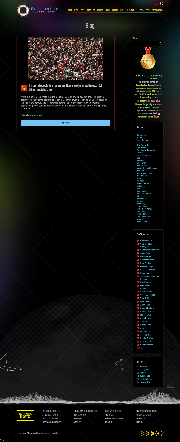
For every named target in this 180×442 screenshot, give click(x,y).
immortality (145, 97)
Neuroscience (159, 105)
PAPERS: (76, 422)
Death (160, 88)
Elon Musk (141, 148)
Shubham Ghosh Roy (149, 250)
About (70, 10)
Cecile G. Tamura (147, 295)
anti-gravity (141, 163)
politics (140, 108)
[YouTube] (157, 433)
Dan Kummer (146, 282)
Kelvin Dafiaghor (147, 270)
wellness (154, 116)
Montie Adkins (146, 338)
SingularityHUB (143, 382)
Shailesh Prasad (147, 260)
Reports (100, 10)
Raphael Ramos (147, 311)
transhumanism (144, 117)
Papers (107, 10)
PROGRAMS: (139, 418)
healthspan (152, 94)
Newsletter (131, 10)
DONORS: (107, 415)
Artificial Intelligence (144, 79)
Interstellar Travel (157, 98)
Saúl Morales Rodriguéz (146, 245)
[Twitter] (147, 433)
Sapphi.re (55, 433)
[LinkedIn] (152, 433)
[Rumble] (161, 433)
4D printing (141, 137)
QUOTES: (138, 422)
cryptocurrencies (144, 221)
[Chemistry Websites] (148, 59)
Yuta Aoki (144, 298)
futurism (39, 115)
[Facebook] (142, 433)
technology (155, 113)
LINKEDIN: (108, 411)
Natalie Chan (145, 315)
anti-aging (156, 75)
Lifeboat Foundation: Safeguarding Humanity (37, 10)
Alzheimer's (147, 76)
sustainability (146, 114)
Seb (142, 328)
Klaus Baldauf (146, 291)
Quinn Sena (31, 115)
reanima (146, 107)
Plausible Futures (144, 379)
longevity (147, 104)
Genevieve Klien (147, 240)
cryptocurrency (151, 88)
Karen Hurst (145, 273)
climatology (142, 206)
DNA (139, 142)
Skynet (140, 153)
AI (142, 76)
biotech (154, 82)
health (142, 94)
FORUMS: (107, 422)
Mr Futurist (141, 373)
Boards (82, 10)
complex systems (144, 209)
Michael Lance (146, 331)
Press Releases (157, 10)
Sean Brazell (145, 318)
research (150, 111)
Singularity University (146, 150)
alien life (140, 160)
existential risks (140, 91)
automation (142, 175)
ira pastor (141, 101)
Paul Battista (145, 263)
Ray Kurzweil (142, 145)
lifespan (138, 104)
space (139, 114)
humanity (160, 95)
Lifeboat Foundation (32, 433)
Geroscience (142, 366)
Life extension (153, 101)
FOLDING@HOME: (110, 418)
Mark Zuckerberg (144, 155)
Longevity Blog (143, 369)
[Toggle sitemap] (156, 3)
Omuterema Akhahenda (145, 287)
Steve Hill (144, 321)
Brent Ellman (145, 325)
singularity (159, 111)
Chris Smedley (146, 345)
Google (136, 95)
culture (156, 88)
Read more (65, 123)
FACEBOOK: (45, 411)
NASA (154, 105)
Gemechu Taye (146, 266)
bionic (139, 188)
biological (141, 186)
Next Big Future (143, 376)
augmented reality (144, 173)
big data (140, 181)
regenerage (154, 107)
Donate (115, 10)
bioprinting (141, 191)
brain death (139, 88)
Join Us (122, 10)
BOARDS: (138, 415)
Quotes (141, 10)
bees (139, 178)
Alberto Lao (145, 305)
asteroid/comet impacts (147, 168)
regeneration (142, 110)
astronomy (141, 170)
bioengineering (143, 183)
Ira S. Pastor (145, 341)
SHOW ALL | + (140, 348)
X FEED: (44, 415)
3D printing (141, 135)
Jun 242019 (24, 88)
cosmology (141, 214)
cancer (144, 88)
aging (138, 75)
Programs (91, 10)
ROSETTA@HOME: (48, 422)
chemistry (141, 204)
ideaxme (137, 98)
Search (160, 43)
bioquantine (154, 79)
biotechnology (142, 85)
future (154, 91)
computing (141, 211)
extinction (148, 91)
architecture (142, 165)
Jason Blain (145, 335)
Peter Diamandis (144, 140)
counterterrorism (144, 216)
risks (154, 111)
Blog (76, 10)
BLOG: (75, 415)
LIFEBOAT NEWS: (78, 411)
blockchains (142, 199)
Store (147, 10)
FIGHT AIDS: (46, 418)
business (140, 201)
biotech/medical (144, 193)
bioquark (144, 82)
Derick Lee (144, 301)
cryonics (140, 219)
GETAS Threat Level (25, 416)
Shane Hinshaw (147, 308)
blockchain (157, 85)
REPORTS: (76, 418)
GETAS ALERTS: (140, 411)
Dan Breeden (145, 256)
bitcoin (151, 85)
